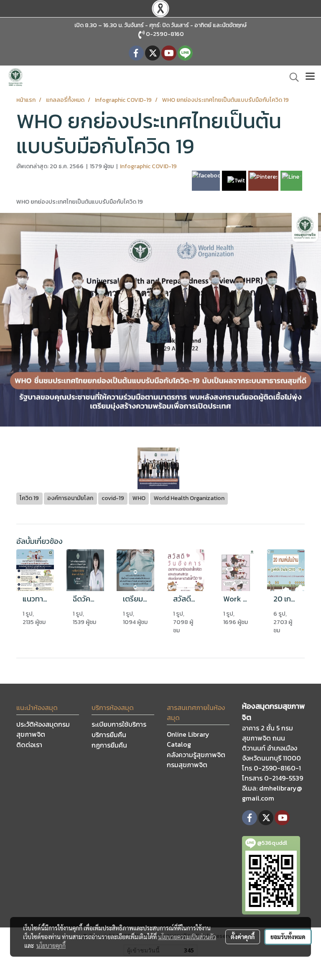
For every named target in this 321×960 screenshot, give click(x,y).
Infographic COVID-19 (148, 166)
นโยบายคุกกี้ (51, 945)
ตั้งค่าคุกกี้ (243, 936)
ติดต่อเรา (29, 745)
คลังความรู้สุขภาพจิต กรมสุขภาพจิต (196, 760)
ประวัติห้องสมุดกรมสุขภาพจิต (43, 729)
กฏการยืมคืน (109, 745)
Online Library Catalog (188, 739)
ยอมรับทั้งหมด (288, 936)
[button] (291, 77)
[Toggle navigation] (310, 77)
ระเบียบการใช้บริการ (119, 724)
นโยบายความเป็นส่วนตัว (187, 936)
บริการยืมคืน (109, 735)
